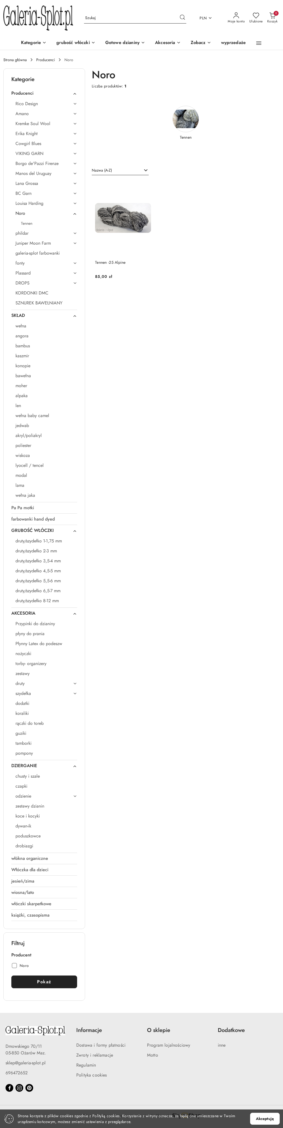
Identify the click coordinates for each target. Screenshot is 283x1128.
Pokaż (44, 982)
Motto (152, 1055)
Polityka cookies (91, 1075)
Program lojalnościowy (168, 1045)
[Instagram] (19, 1088)
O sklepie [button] (158, 1030)
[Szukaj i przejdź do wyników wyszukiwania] (182, 18)
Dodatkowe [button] (231, 1030)
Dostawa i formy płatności (100, 1045)
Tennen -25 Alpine (110, 262)
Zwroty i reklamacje (94, 1055)
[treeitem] (44, 93)
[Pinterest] (29, 1088)
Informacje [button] (89, 1030)
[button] (200, 43)
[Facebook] (9, 1088)
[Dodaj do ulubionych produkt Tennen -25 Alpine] (145, 187)
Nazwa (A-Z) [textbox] (102, 170)
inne (222, 1045)
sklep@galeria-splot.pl (26, 1063)
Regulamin (86, 1065)
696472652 (17, 1073)
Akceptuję (265, 1118)
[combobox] (120, 170)
